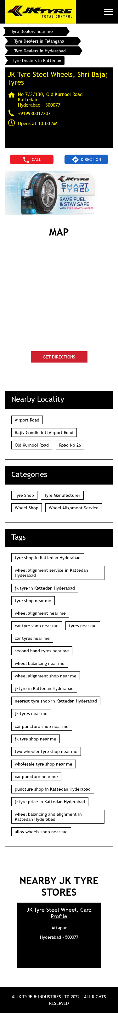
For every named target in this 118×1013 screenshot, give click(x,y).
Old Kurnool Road (32, 445)
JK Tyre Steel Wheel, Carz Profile (59, 913)
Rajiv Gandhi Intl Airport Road (44, 432)
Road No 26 (70, 445)
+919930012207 (34, 113)
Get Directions (59, 357)
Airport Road (27, 420)
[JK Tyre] (40, 12)
